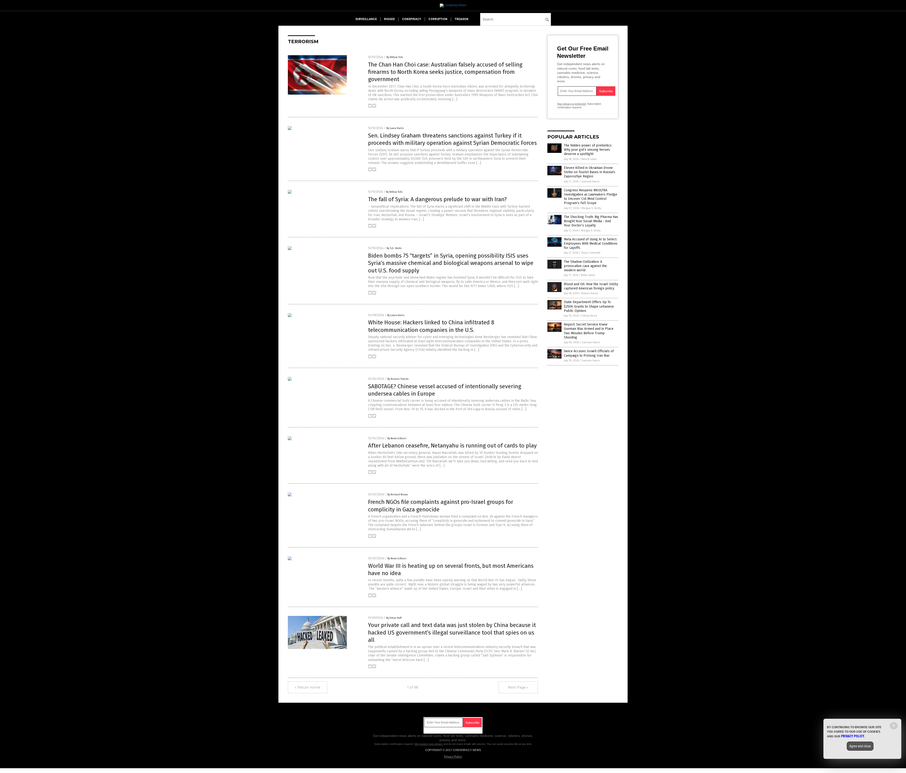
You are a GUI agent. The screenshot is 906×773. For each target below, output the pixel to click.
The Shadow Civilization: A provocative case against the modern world (585, 266)
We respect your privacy (429, 744)
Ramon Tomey (589, 293)
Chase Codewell (590, 252)
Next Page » (518, 687)
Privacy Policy (453, 756)
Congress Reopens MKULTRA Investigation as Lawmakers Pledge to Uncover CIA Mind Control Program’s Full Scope (590, 196)
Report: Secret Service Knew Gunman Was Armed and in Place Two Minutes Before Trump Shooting (588, 330)
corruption (437, 19)
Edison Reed (589, 315)
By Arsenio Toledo (398, 378)
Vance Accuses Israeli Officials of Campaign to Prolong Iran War (589, 353)
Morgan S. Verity (591, 208)
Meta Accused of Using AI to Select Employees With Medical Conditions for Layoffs (590, 243)
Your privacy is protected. (571, 103)
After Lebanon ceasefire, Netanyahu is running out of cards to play (452, 445)
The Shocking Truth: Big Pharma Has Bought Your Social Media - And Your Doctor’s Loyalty (591, 221)
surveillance (366, 19)
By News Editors (396, 438)
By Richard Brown (397, 494)
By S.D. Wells (394, 248)
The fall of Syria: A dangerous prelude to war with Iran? (437, 199)
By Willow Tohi (394, 57)
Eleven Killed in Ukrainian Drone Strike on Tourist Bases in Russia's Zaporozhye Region (589, 172)
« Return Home (307, 687)
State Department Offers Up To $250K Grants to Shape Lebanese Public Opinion (589, 306)
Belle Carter (588, 275)
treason (461, 19)
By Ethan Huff (393, 617)
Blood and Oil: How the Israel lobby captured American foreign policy (591, 286)
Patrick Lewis (589, 159)
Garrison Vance (590, 181)
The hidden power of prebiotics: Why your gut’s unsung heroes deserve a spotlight (588, 149)
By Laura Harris (395, 128)
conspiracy (411, 19)
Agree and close (860, 746)
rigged (389, 19)
